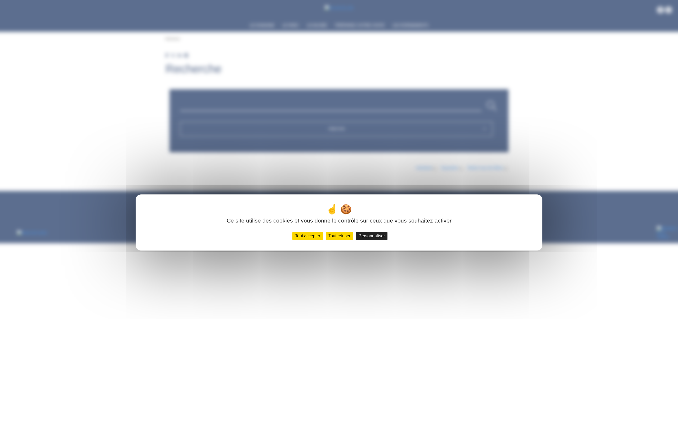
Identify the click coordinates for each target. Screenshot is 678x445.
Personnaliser (372, 236)
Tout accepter (307, 236)
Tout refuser (339, 236)
